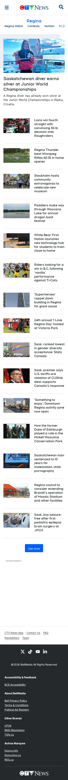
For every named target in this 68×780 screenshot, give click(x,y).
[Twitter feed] (22, 651)
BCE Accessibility (15, 684)
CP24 (8, 725)
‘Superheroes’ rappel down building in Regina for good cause (47, 300)
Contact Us (33, 632)
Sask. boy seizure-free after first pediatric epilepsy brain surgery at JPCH (47, 522)
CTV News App (14, 632)
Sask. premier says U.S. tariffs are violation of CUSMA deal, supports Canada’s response (49, 378)
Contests (34, 26)
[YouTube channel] (38, 651)
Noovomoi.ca (13, 755)
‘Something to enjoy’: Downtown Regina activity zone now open (49, 405)
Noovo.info (11, 750)
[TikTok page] (30, 651)
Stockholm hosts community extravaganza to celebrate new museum (46, 183)
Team (25, 637)
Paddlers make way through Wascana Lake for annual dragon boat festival (49, 213)
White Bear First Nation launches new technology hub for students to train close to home (49, 242)
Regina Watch (14, 26)
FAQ (45, 632)
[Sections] (7, 7)
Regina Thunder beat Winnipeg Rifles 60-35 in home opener (49, 155)
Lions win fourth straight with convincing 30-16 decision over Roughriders (46, 128)
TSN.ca (9, 734)
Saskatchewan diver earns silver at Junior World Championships (31, 84)
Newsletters (12, 637)
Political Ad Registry (17, 709)
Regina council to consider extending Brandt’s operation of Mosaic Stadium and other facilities (48, 492)
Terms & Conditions (16, 705)
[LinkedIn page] (45, 651)
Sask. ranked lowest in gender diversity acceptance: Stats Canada (49, 350)
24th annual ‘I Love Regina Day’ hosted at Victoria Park (49, 324)
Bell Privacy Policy (16, 700)
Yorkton (49, 26)
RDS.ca (9, 759)
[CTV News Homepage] (34, 7)
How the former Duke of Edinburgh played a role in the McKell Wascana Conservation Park (48, 433)
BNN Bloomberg (15, 730)
